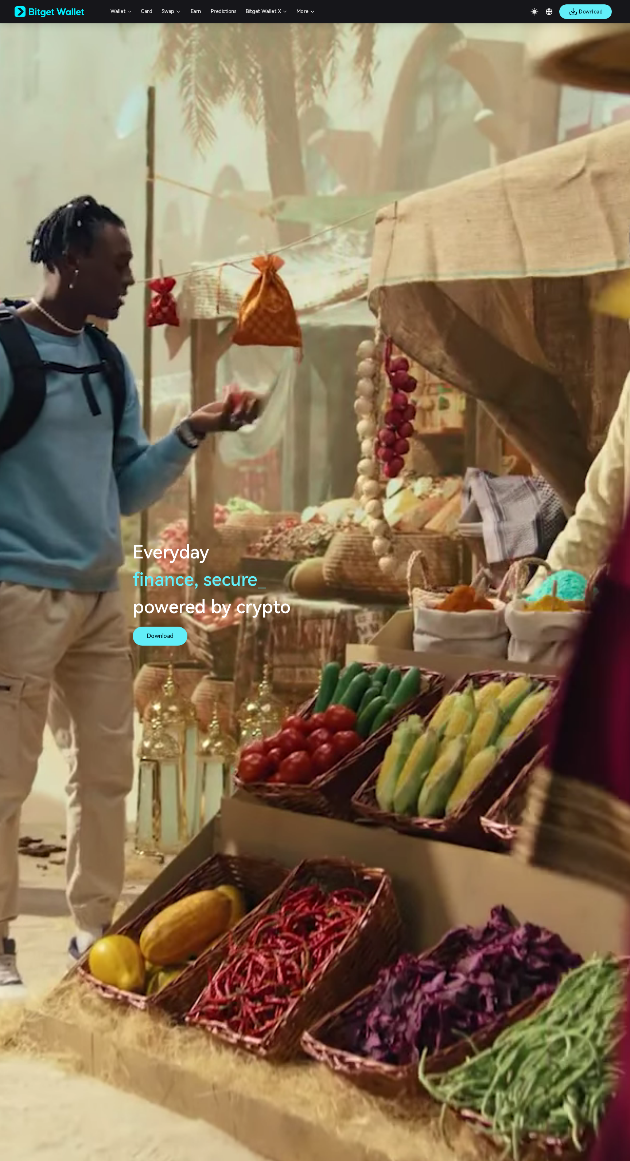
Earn (196, 11)
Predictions (224, 11)
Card (146, 11)
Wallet (117, 11)
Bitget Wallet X (263, 11)
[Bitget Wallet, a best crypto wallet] (59, 11)
